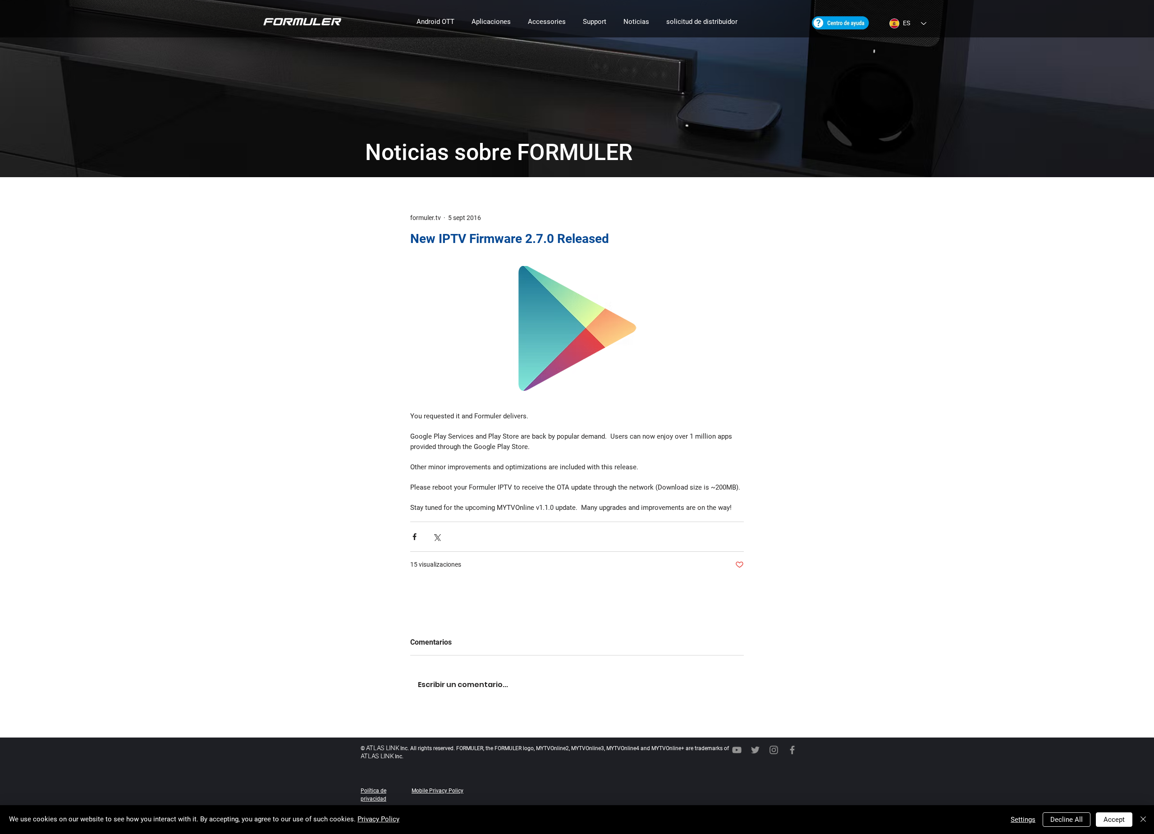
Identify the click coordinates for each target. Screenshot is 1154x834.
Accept (1114, 820)
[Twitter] (755, 750)
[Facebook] (792, 750)
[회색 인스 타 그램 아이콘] (773, 750)
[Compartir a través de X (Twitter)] (436, 536)
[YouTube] (736, 750)
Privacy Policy (378, 819)
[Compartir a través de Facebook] (414, 536)
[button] (435, 22)
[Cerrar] (1143, 819)
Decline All (1066, 820)
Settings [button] (1023, 820)
